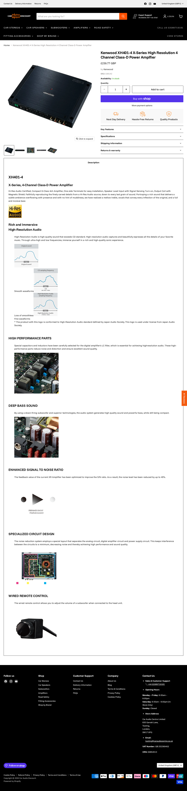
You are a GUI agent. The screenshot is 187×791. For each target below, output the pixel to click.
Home (7, 45)
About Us (112, 681)
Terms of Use (75, 775)
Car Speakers (35, 27)
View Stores (175, 36)
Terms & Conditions (116, 689)
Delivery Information (23, 4)
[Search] (123, 16)
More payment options (142, 105)
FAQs (46, 4)
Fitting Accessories (17, 36)
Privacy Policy (114, 693)
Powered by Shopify (12, 781)
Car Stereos (12, 27)
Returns (37, 4)
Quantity (104, 83)
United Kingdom (171, 3)
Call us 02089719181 (170, 27)
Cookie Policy (9, 775)
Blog (110, 685)
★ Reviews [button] (184, 398)
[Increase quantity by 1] (126, 89)
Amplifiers (81, 27)
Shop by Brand (47, 36)
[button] (169, 16)
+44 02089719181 (156, 684)
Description (93, 162)
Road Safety (102, 27)
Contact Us (8, 4)
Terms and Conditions (57, 775)
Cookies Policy (114, 697)
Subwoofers (59, 27)
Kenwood (108, 69)
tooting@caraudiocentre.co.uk (159, 741)
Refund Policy (24, 775)
